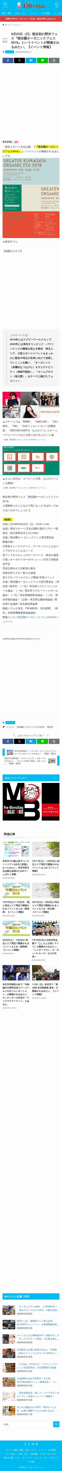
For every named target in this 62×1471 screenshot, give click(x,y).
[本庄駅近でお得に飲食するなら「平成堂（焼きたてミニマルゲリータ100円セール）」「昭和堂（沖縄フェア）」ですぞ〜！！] (9, 1353)
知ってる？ (52, 1454)
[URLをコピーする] (54, 60)
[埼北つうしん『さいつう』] (31, 5)
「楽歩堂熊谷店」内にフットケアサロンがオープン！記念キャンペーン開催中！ (38, 1394)
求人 (26, 1454)
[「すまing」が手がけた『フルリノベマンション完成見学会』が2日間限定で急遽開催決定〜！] (9, 1367)
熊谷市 (50, 726)
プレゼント (54, 1457)
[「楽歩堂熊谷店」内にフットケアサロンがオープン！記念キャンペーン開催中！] (9, 1396)
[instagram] (32, 1444)
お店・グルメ (31, 1450)
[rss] (36, 1444)
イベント (9, 52)
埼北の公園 (8, 1457)
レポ (45, 1457)
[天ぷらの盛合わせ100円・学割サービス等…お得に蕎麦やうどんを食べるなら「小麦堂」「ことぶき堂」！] (9, 1411)
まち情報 (52, 1450)
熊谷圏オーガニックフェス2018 (30, 726)
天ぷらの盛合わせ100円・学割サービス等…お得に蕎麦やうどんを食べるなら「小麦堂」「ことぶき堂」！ (38, 1408)
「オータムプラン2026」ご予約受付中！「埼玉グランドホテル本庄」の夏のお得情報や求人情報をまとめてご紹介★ (38, 1308)
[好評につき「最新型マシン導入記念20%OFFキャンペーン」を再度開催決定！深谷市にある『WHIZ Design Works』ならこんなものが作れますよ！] (9, 1324)
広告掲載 (34, 1454)
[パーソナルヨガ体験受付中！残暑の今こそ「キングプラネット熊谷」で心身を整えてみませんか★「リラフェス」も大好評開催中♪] (9, 1339)
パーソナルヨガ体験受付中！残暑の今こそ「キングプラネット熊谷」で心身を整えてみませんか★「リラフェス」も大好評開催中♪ (38, 1337)
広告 (21, 1454)
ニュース (37, 1457)
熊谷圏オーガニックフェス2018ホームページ (27, 439)
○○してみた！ (11, 1454)
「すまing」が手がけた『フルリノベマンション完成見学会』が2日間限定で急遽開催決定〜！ (37, 1365)
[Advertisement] (31, 98)
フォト (18, 1457)
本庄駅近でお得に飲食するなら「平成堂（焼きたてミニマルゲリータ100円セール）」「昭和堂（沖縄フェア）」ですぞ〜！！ (37, 1351)
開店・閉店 (18, 1450)
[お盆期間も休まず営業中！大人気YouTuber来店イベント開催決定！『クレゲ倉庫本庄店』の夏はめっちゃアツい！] (9, 1382)
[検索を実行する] (56, 1424)
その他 (31, 1461)
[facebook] (25, 1444)
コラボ (42, 1454)
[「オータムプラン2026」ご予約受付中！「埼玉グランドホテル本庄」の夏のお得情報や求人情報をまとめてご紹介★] (9, 1310)
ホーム (9, 1450)
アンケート (27, 1457)
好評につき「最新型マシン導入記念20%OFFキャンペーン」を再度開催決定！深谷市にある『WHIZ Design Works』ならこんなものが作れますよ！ (38, 1322)
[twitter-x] (29, 1444)
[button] (8, 60)
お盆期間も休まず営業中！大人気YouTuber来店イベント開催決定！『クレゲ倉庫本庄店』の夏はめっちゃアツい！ (37, 1380)
